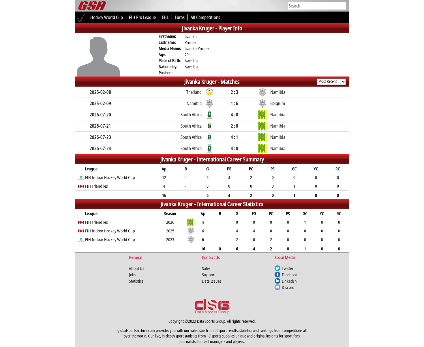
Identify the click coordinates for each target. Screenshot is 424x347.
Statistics (136, 281)
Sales (206, 268)
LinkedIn (289, 281)
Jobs (132, 274)
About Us (136, 268)
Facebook (290, 274)
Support (208, 274)
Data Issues (212, 281)
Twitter (287, 268)
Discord (288, 287)
